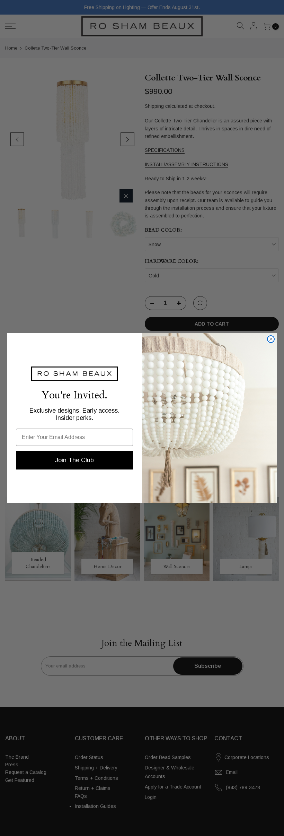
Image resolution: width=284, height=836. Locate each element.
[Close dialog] (270, 339)
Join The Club (74, 460)
